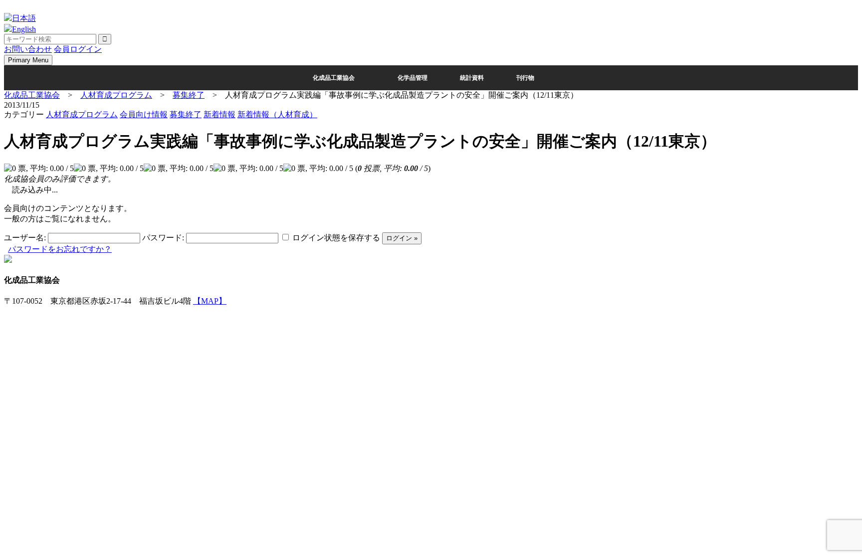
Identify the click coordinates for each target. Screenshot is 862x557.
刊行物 (525, 77)
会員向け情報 (144, 114)
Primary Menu (28, 60)
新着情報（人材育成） (277, 114)
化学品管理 (413, 77)
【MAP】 (209, 301)
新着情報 (219, 114)
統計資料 (472, 77)
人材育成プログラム (82, 114)
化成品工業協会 (334, 77)
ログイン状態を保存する (336, 237)
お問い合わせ (28, 49)
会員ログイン (78, 49)
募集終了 (186, 114)
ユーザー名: (25, 237)
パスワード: (163, 237)
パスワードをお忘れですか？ (60, 249)
